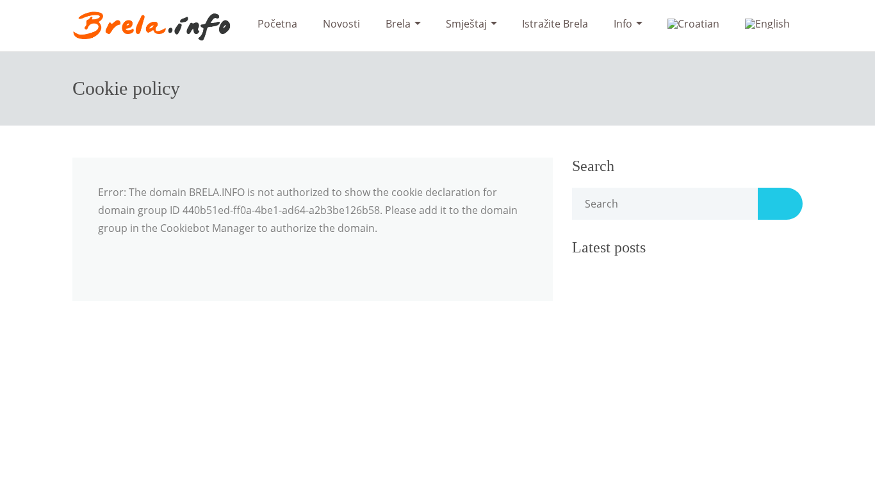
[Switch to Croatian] (693, 24)
